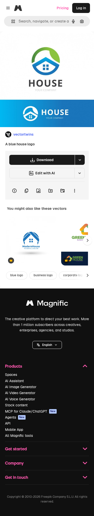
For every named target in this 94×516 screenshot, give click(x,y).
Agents (15, 417)
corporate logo (73, 275)
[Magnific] (47, 304)
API (8, 423)
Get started (16, 448)
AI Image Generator (20, 387)
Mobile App (14, 429)
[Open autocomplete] (11, 21)
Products (13, 366)
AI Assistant (14, 381)
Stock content (16, 405)
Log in (81, 8)
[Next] (87, 240)
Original (32, 42)
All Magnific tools (19, 435)
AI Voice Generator (20, 399)
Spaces (11, 374)
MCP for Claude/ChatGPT (30, 411)
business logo (43, 275)
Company (14, 463)
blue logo (16, 275)
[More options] (74, 191)
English (47, 345)
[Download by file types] (80, 160)
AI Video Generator (20, 393)
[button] (47, 345)
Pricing (63, 8)
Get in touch (16, 477)
